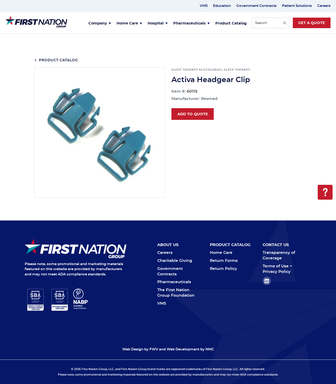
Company (97, 23)
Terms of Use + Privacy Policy (277, 269)
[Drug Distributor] (99, 299)
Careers (324, 6)
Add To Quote (192, 114)
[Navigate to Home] (75, 248)
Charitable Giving (174, 261)
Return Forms (224, 261)
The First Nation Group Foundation (176, 292)
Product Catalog (231, 23)
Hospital (156, 23)
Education (222, 6)
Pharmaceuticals (189, 23)
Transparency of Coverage (279, 255)
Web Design (132, 349)
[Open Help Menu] (325, 192)
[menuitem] (100, 23)
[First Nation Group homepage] (36, 26)
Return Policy (223, 269)
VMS (204, 6)
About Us (168, 245)
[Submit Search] (284, 23)
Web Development (183, 349)
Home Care (127, 23)
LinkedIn (267, 281)
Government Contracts (256, 6)
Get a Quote (311, 23)
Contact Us (276, 245)
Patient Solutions (297, 6)
